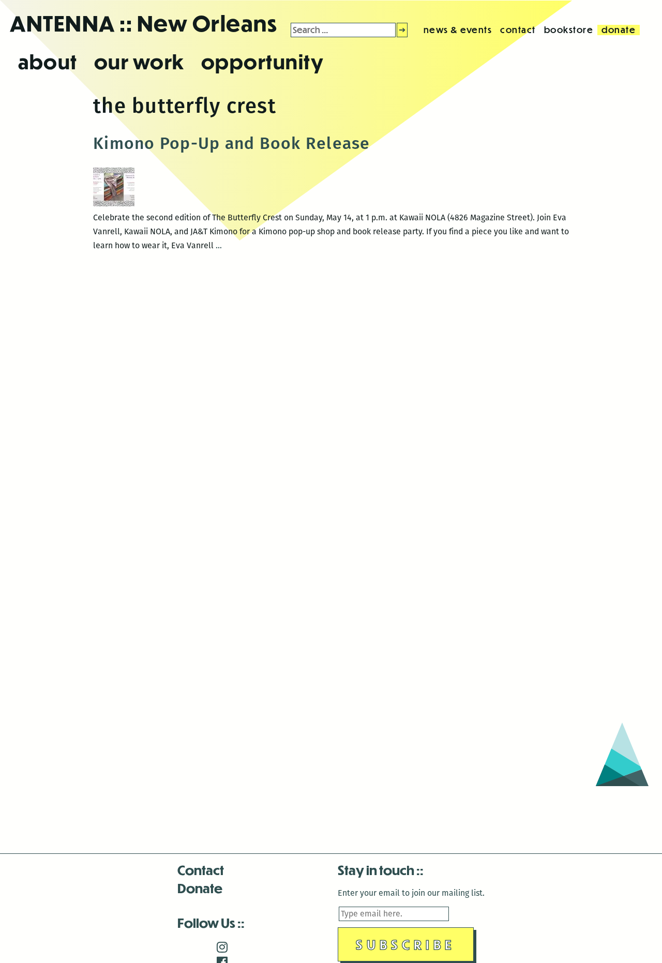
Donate (199, 888)
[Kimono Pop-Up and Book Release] (113, 203)
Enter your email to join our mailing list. (411, 893)
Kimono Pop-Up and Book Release (231, 143)
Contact (200, 870)
